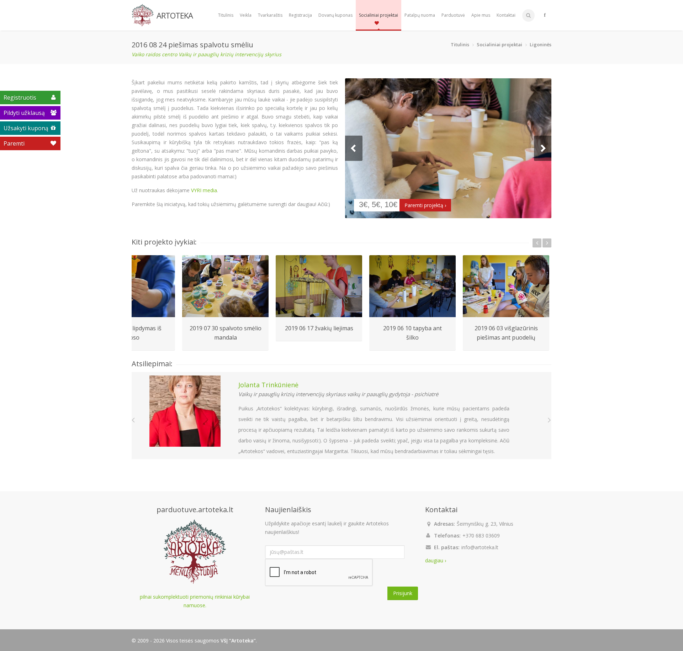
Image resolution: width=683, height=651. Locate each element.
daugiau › (435, 560)
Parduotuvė (453, 15)
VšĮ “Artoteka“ (238, 640)
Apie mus (480, 15)
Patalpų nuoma (419, 15)
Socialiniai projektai (378, 15)
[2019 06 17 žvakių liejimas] (319, 286)
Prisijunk (402, 593)
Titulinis (225, 15)
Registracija (300, 15)
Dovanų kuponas (335, 15)
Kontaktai (506, 15)
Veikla (246, 15)
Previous (353, 148)
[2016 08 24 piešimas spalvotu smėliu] (448, 148)
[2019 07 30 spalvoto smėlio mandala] (225, 286)
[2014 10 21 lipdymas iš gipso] (132, 286)
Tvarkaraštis (270, 15)
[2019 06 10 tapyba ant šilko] (412, 286)
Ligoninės (540, 44)
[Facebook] (544, 15)
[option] (225, 303)
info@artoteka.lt (479, 547)
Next (542, 148)
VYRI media (204, 190)
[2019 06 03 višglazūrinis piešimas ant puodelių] (506, 286)
